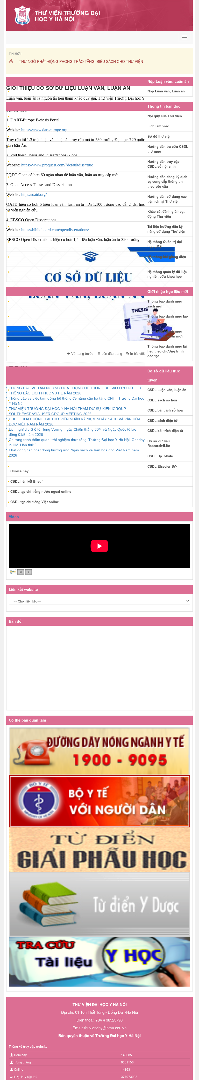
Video (14, 516)
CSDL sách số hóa (162, 400)
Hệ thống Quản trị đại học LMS (164, 244)
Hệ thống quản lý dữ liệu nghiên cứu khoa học (167, 274)
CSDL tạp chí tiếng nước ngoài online (40, 491)
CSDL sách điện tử (162, 420)
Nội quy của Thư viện (164, 115)
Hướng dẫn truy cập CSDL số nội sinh (163, 164)
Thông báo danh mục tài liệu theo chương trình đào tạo (167, 351)
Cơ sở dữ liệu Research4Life (158, 443)
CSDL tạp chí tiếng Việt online (34, 501)
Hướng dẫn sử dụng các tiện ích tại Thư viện (167, 199)
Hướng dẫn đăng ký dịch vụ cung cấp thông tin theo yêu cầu (167, 181)
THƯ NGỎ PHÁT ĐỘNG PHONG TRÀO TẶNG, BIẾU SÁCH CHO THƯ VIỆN (71, 61)
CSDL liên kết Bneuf (26, 481)
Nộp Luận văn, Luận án (166, 91)
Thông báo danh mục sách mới (164, 303)
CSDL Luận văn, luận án (166, 389)
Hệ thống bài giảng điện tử (166, 259)
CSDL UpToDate (160, 455)
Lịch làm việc (158, 125)
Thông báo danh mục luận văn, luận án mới (165, 334)
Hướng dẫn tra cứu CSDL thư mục (167, 149)
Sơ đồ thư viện (159, 136)
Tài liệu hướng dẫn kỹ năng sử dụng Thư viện (166, 229)
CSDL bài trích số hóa (165, 410)
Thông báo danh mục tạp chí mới (167, 319)
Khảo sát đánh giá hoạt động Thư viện (165, 214)
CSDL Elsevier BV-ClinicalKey (93, 469)
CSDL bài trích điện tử (165, 430)
